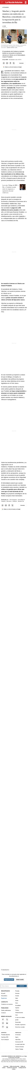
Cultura (17, 1010)
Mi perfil (3, 993)
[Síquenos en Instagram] (3, 1023)
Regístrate (4, 998)
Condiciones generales (12, 1067)
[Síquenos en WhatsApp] (3, 1026)
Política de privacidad (14, 1066)
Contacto (3, 1012)
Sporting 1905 (4, 1037)
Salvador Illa (11, 88)
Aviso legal (5, 1066)
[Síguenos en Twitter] (7, 1019)
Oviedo (17, 995)
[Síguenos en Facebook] (3, 1019)
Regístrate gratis (8, 979)
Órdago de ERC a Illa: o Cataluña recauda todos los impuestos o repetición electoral (10, 188)
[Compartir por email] (7, 63)
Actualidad (18, 1005)
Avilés (16, 1000)
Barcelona (4, 75)
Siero (16, 1003)
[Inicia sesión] (25, 2)
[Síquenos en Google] (7, 1027)
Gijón (16, 998)
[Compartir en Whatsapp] (3, 63)
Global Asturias (19, 1012)
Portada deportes (5, 1034)
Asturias (17, 993)
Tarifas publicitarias (6, 1010)
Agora (16, 1037)
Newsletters (4, 995)
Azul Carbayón (5, 1039)
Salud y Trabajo (19, 1049)
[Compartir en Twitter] (13, 63)
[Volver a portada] (14, 2)
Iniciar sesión (20, 979)
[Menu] (2, 2)
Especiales (18, 1022)
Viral (16, 1015)
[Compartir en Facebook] (10, 63)
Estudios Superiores (20, 1024)
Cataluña (24, 77)
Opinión (17, 1007)
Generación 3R (19, 1042)
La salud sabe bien (20, 1044)
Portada (17, 991)
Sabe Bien (17, 1039)
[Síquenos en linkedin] (7, 1023)
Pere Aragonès (13, 499)
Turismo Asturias (19, 1046)
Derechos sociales (20, 1027)
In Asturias (18, 1034)
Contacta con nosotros (7, 1004)
